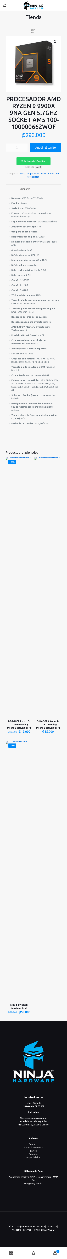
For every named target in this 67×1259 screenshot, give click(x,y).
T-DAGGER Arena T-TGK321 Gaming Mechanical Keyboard (48, 724)
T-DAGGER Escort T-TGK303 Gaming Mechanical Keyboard (19, 724)
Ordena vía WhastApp (35, 161)
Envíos (33, 1151)
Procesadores (48, 173)
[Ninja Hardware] (33, 5)
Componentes (33, 173)
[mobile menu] (62, 5)
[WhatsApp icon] (30, 1234)
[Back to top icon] (33, 1218)
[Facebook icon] (33, 1234)
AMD (22, 173)
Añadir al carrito (45, 147)
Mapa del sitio (33, 1157)
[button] (55, 41)
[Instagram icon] (37, 1234)
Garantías (33, 1154)
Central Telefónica (33, 1147)
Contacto (33, 1144)
